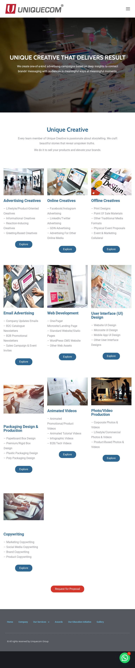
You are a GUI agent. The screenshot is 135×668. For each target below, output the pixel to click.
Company (23, 622)
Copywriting (14, 534)
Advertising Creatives (22, 200)
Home (10, 622)
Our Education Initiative (79, 622)
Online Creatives (61, 200)
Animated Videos (62, 411)
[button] (125, 658)
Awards (59, 622)
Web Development (62, 313)
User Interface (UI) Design (107, 315)
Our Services (39, 622)
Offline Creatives (105, 200)
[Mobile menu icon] (127, 8)
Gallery (100, 622)
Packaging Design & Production (21, 428)
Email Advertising (19, 313)
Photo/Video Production (101, 412)
